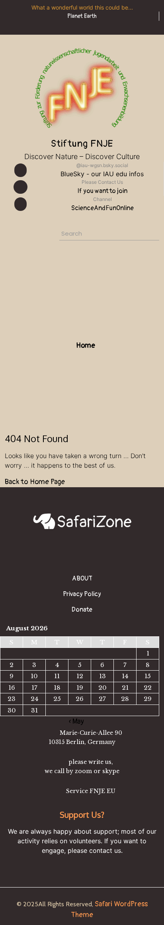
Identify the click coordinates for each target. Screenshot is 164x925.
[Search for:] (91, 234)
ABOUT (82, 579)
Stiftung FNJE (82, 144)
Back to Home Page (35, 481)
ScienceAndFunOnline (102, 208)
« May (76, 721)
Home (84, 345)
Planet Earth (82, 16)
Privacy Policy (82, 594)
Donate (82, 610)
